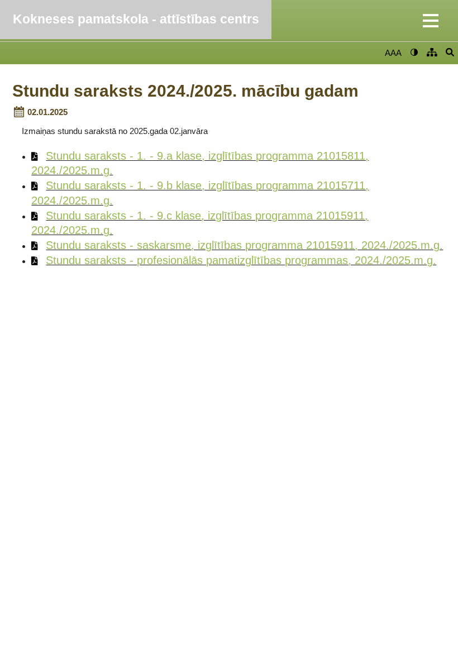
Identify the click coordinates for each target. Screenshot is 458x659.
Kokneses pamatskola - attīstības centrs (136, 19)
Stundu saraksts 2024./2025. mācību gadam (185, 91)
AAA (393, 53)
